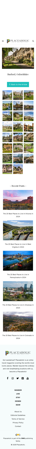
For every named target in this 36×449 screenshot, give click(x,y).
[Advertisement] (18, 19)
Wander (18, 390)
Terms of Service (18, 419)
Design (18, 401)
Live (18, 394)
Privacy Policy (18, 423)
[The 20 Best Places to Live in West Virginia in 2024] (18, 230)
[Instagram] (12, 378)
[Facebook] (7, 378)
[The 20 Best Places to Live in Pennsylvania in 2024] (18, 261)
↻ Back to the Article (18, 84)
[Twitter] (17, 378)
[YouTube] (27, 378)
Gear (18, 405)
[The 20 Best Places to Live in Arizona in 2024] (18, 200)
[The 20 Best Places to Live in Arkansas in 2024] (18, 291)
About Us (18, 412)
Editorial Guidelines (18, 415)
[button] (33, 41)
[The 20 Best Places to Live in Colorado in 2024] (18, 322)
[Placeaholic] (18, 41)
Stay (18, 397)
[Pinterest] (22, 378)
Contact (18, 426)
